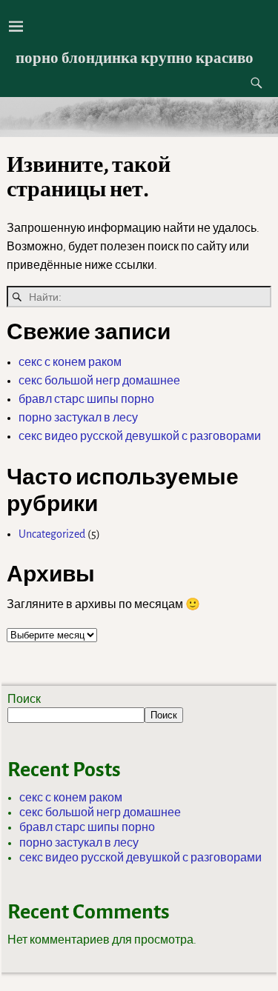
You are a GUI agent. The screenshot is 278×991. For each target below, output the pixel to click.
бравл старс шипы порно (86, 399)
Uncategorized (52, 534)
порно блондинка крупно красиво (135, 57)
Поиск (24, 699)
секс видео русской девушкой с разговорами (140, 436)
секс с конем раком (70, 362)
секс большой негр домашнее (99, 381)
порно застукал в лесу (78, 418)
